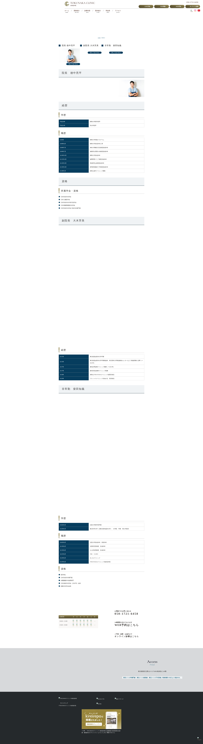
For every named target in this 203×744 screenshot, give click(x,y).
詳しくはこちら (73, 64)
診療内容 (87, 10)
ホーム (67, 10)
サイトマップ (64, 703)
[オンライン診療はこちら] (124, 635)
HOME (99, 37)
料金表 (108, 10)
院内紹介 (98, 10)
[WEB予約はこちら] (124, 624)
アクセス (118, 10)
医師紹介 (77, 10)
